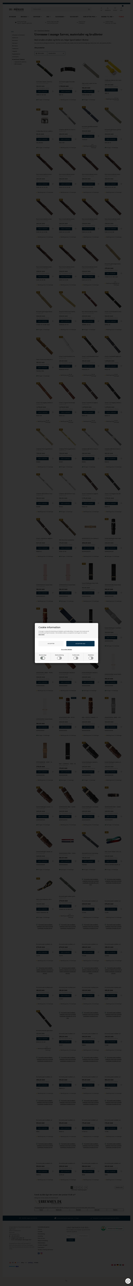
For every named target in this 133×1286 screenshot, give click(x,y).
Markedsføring (59, 655)
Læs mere (41, 634)
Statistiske (91, 655)
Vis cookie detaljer (66, 649)
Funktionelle (75, 655)
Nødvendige (42, 655)
